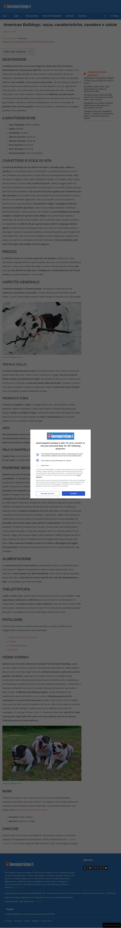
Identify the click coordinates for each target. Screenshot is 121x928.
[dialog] (60, 464)
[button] (60, 465)
